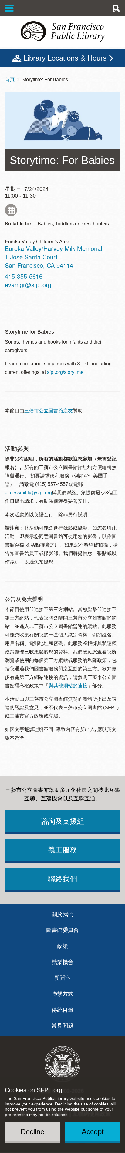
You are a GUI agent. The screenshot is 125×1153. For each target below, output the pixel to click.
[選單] (9, 8)
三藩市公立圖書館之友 (48, 410)
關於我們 (62, 914)
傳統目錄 (62, 1010)
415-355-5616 (23, 276)
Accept (93, 1132)
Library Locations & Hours (65, 58)
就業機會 (62, 962)
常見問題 (62, 1026)
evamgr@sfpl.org (28, 284)
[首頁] (62, 31)
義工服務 (62, 850)
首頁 (10, 79)
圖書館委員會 (62, 930)
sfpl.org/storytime (65, 372)
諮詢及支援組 (62, 821)
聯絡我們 (62, 879)
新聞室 (62, 978)
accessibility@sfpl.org (28, 492)
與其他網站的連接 (68, 685)
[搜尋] (116, 8)
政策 (62, 946)
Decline (32, 1132)
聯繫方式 (62, 994)
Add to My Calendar (11, 210)
